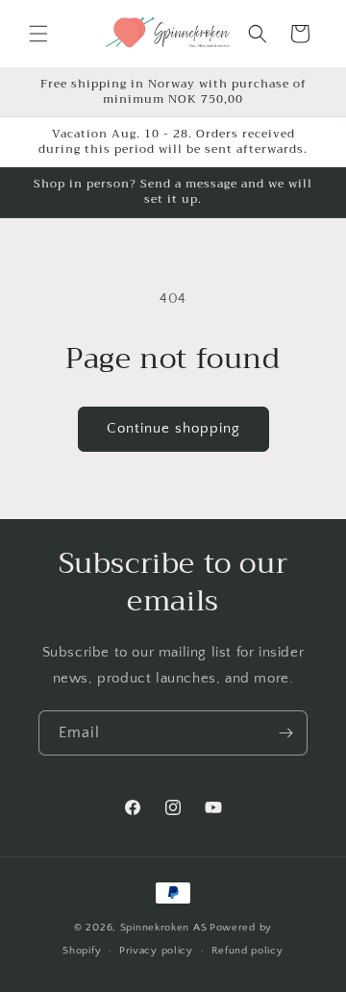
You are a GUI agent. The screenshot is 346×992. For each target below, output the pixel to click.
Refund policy (247, 950)
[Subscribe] (285, 733)
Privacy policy (156, 950)
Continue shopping (173, 428)
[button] (38, 33)
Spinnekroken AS (164, 927)
